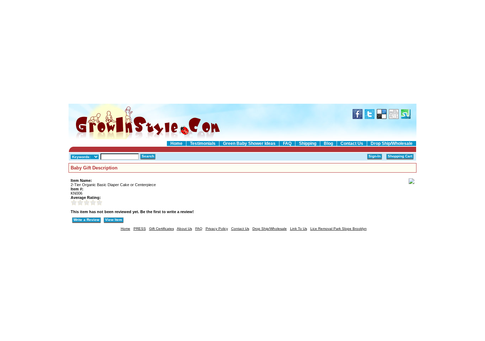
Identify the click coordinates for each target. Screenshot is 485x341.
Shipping (307, 143)
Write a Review (86, 220)
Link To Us (298, 229)
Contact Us (351, 143)
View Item (113, 220)
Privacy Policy (217, 229)
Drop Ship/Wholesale (392, 143)
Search (148, 156)
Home (176, 143)
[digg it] (394, 117)
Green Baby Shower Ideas (249, 143)
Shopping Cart (400, 156)
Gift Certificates (161, 229)
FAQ (287, 143)
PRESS (139, 229)
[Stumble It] (406, 117)
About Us (184, 229)
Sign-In (374, 156)
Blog (328, 143)
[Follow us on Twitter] (370, 117)
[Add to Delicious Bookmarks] (382, 117)
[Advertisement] (242, 52)
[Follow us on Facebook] (358, 117)
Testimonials (203, 143)
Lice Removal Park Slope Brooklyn (338, 229)
